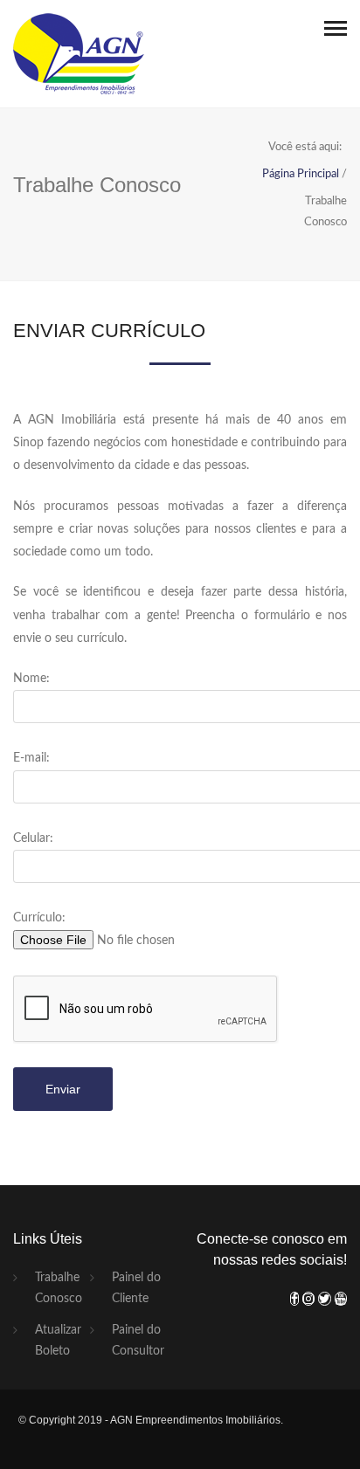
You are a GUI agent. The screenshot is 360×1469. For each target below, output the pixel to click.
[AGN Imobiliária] (78, 53)
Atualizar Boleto (58, 1340)
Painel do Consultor (138, 1340)
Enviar (62, 1089)
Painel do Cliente (136, 1288)
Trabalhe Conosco (58, 1288)
